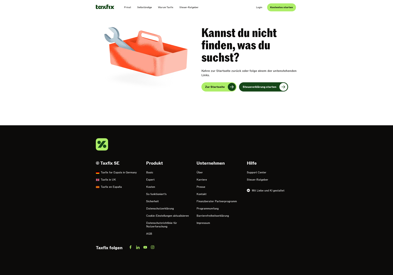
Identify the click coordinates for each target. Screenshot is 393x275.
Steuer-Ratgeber (188, 7)
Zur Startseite (215, 87)
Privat (127, 7)
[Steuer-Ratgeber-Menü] (201, 7)
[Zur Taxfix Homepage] (105, 6)
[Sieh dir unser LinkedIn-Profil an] (138, 247)
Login (259, 7)
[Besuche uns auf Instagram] (152, 247)
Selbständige (144, 7)
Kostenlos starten (281, 7)
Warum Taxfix (165, 7)
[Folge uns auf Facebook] (130, 247)
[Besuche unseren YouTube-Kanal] (145, 247)
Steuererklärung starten (259, 87)
